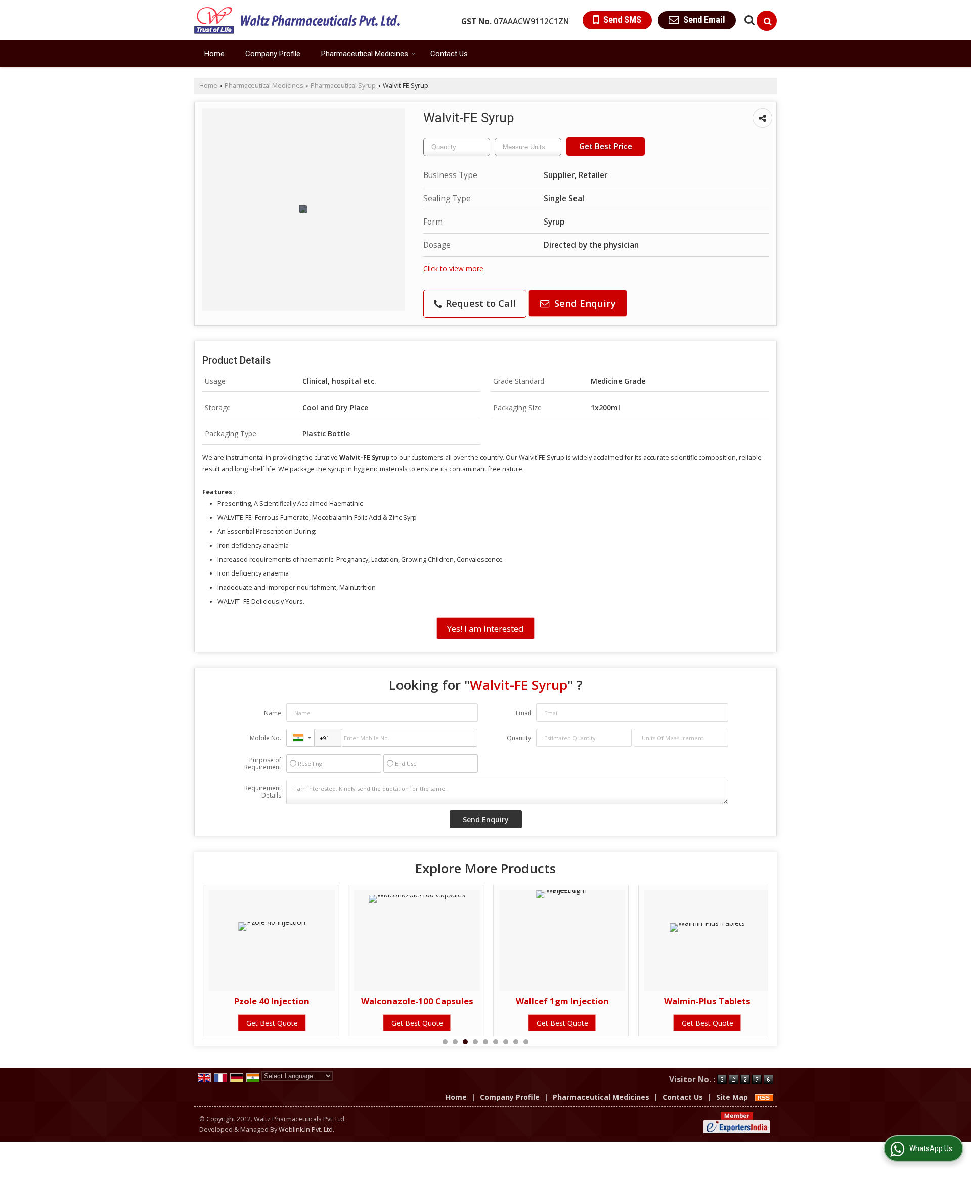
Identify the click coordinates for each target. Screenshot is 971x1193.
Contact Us (449, 53)
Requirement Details (262, 792)
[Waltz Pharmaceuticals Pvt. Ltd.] (297, 20)
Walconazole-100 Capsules (357, 1001)
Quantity (519, 738)
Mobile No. (265, 738)
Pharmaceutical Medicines (364, 53)
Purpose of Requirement (262, 764)
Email (523, 713)
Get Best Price (605, 146)
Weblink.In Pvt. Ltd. (306, 1129)
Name (272, 713)
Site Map (732, 1097)
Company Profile (272, 53)
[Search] (767, 21)
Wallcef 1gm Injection (502, 1001)
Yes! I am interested (485, 628)
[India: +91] (300, 738)
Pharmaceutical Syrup (343, 85)
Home (214, 53)
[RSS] (764, 1097)
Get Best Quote (212, 1023)
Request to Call (479, 303)
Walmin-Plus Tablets (648, 1001)
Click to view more (453, 268)
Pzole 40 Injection (212, 1001)
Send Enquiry (584, 303)
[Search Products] (748, 20)
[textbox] (528, 147)
